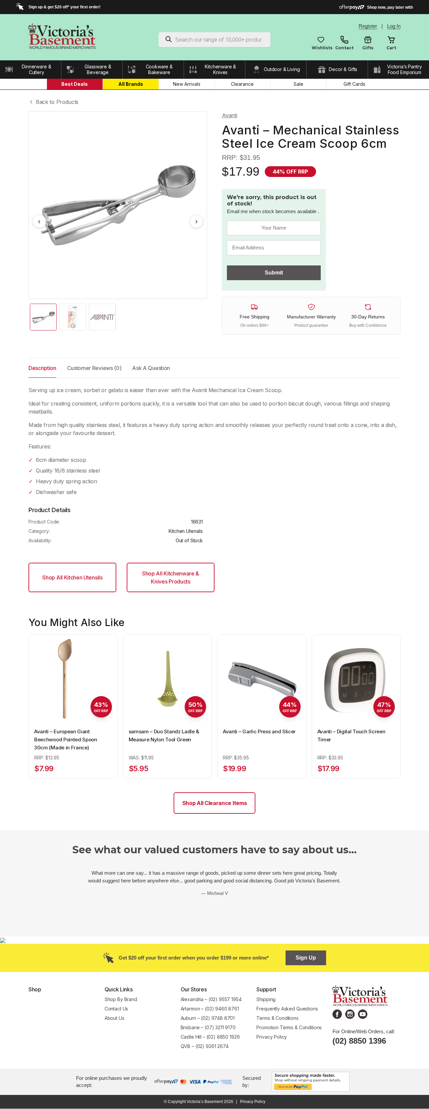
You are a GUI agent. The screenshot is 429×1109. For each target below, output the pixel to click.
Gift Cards (354, 84)
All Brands (130, 84)
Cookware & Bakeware (159, 69)
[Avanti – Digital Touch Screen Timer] (356, 679)
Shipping (265, 999)
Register (368, 26)
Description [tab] (42, 368)
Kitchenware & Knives (220, 69)
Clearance (242, 84)
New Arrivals (186, 84)
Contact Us (116, 1008)
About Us (114, 1018)
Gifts (367, 47)
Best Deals (74, 84)
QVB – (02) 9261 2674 (205, 1046)
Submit (274, 272)
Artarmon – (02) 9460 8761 (210, 1008)
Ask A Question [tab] (151, 368)
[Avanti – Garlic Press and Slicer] (262, 679)
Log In (394, 26)
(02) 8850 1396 (359, 1040)
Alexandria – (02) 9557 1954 (211, 999)
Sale (298, 84)
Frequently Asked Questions (287, 1008)
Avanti (229, 115)
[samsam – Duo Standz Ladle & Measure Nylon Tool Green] (167, 679)
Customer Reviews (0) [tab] (94, 368)
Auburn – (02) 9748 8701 (208, 1018)
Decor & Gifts (343, 69)
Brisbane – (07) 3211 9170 (208, 1027)
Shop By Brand (121, 999)
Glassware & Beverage (97, 69)
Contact (344, 47)
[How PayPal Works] (311, 1081)
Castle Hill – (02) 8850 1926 (210, 1037)
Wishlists (321, 47)
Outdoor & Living (282, 69)
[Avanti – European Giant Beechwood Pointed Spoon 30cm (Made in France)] (73, 679)
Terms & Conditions (277, 1018)
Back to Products (57, 102)
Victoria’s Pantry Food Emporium (404, 69)
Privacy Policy (271, 1037)
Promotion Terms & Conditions (289, 1027)
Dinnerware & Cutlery (36, 69)
